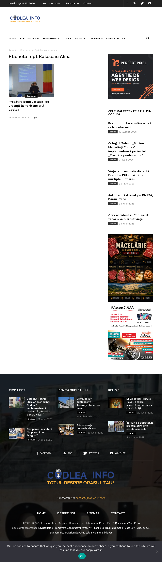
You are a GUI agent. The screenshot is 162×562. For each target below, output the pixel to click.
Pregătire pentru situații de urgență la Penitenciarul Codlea (29, 105)
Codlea (112, 132)
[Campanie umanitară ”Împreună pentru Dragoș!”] (16, 433)
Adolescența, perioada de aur (86, 427)
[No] (157, 551)
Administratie (114, 38)
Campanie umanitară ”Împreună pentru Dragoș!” (39, 432)
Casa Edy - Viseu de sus (137, 528)
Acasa (12, 38)
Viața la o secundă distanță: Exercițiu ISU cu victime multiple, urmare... (129, 175)
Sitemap (93, 513)
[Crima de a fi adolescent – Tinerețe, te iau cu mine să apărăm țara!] (66, 402)
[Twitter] (142, 3)
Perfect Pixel (105, 523)
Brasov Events (79, 528)
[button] (147, 38)
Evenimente (50, 38)
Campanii (31, 96)
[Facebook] (127, 3)
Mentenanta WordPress (127, 523)
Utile (66, 38)
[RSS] (134, 3)
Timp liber (94, 38)
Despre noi (72, 3)
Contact (88, 3)
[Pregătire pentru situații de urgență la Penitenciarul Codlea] (31, 80)
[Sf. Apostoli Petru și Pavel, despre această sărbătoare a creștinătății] (116, 402)
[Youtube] (149, 3)
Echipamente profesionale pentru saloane (72, 532)
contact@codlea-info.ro (90, 497)
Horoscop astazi (52, 3)
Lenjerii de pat (104, 532)
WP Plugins (95, 528)
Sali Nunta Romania (112, 528)
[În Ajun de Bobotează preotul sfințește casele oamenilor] (116, 426)
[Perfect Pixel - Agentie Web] (130, 98)
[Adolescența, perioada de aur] (66, 429)
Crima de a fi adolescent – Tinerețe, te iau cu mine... (88, 403)
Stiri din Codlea (29, 38)
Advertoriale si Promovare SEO (54, 528)
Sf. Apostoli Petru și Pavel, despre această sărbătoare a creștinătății (139, 403)
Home (41, 513)
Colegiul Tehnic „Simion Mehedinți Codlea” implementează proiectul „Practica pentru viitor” (38, 406)
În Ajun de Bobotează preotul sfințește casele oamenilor (139, 426)
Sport (78, 38)
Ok (82, 556)
